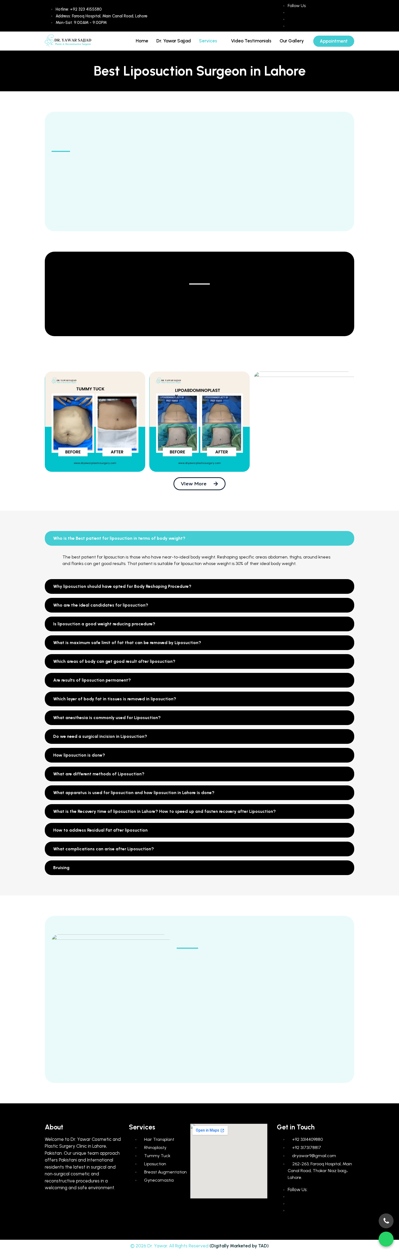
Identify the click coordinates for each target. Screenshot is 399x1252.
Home (142, 40)
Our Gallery (292, 40)
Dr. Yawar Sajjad (173, 40)
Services (208, 40)
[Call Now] (386, 1220)
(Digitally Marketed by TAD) (239, 1245)
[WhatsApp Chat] (386, 1239)
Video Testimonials (251, 40)
